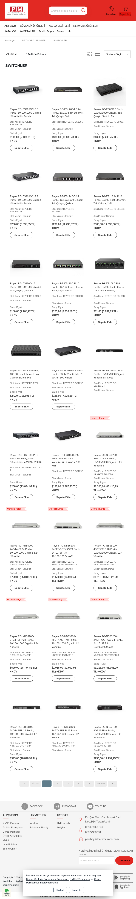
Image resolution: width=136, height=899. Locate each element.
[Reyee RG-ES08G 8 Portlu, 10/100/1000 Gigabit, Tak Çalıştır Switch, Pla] (110, 89)
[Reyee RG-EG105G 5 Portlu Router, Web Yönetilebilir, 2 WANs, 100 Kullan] (68, 350)
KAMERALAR (27, 31)
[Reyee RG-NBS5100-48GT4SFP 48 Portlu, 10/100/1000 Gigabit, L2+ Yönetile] (110, 525)
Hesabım (111, 14)
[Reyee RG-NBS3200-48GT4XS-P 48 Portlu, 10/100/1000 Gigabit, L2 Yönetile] (68, 616)
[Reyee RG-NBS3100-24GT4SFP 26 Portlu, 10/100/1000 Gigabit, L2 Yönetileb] (26, 706)
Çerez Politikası (11, 831)
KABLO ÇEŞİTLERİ (59, 25)
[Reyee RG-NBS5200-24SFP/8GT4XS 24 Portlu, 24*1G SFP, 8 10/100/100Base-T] (68, 525)
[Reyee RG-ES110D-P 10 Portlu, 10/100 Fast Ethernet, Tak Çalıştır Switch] (68, 263)
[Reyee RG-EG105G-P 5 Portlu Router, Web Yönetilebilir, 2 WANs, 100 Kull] (68, 434)
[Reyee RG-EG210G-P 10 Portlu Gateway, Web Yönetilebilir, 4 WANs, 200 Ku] (26, 434)
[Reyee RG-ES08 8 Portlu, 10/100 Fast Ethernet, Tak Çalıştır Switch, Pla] (26, 350)
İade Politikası (10, 844)
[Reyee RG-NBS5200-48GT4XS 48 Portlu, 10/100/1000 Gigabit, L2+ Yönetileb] (110, 434)
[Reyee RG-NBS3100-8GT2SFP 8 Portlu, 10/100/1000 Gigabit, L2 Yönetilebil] (110, 706)
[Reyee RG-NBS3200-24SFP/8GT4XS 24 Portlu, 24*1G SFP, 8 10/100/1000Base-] (110, 616)
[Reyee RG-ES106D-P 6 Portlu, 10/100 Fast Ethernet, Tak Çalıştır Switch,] (110, 263)
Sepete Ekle (22, 147)
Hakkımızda (63, 823)
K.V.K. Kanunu (11, 823)
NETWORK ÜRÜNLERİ (85, 25)
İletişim (61, 827)
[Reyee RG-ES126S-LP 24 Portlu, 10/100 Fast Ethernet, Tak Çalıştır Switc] (68, 89)
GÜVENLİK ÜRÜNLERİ (32, 25)
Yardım (34, 823)
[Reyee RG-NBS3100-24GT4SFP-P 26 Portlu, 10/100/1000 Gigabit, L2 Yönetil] (68, 706)
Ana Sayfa (10, 25)
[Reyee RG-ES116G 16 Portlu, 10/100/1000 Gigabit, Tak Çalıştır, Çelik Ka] (26, 263)
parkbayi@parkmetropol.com (102, 839)
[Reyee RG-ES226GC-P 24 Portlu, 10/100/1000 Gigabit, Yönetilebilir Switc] (110, 350)
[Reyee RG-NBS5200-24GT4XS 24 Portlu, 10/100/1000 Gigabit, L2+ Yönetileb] (26, 525)
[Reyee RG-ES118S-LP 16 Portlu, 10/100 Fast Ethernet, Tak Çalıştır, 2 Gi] (110, 176)
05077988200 (93, 832)
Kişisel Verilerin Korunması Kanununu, (47, 879)
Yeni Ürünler (9, 848)
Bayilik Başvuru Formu (51, 31)
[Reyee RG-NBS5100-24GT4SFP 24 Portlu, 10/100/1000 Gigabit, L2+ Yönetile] (26, 616)
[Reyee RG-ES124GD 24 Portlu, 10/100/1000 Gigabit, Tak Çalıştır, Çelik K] (68, 176)
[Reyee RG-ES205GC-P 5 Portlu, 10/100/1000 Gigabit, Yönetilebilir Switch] (26, 89)
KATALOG (10, 31)
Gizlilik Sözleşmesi (13, 827)
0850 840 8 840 (94, 827)
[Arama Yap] (83, 10)
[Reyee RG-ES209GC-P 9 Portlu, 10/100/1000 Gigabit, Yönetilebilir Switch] (26, 176)
